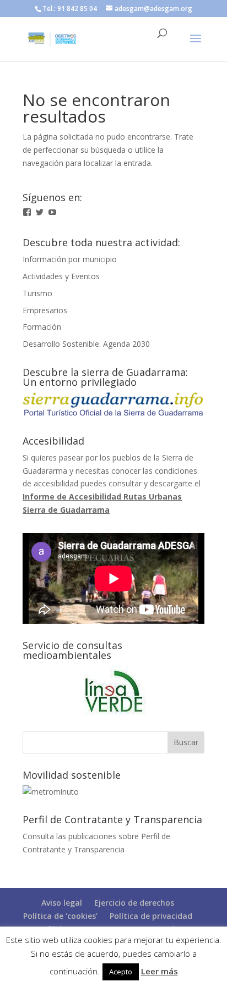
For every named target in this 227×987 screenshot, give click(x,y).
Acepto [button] (120, 972)
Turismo (37, 293)
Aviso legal (61, 902)
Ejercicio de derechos (134, 902)
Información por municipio (70, 259)
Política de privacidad (151, 916)
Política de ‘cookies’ (60, 916)
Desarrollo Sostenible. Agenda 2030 (86, 344)
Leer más (159, 971)
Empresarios (45, 310)
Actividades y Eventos (61, 276)
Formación (42, 326)
